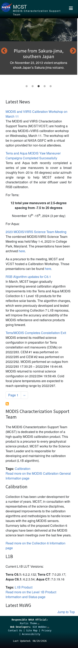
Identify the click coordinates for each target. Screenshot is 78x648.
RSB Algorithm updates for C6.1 (28, 276)
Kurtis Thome (28, 623)
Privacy (46, 630)
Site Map (31, 630)
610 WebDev (40, 627)
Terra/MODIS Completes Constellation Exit (36, 332)
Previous (4, 51)
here (22, 251)
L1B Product (23, 587)
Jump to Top (66, 612)
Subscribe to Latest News (7, 403)
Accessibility (31, 634)
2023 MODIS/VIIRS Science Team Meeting (36, 231)
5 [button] (51, 86)
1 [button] (27, 86)
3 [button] (39, 86)
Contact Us (15, 630)
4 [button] (45, 86)
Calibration (22, 468)
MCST (20, 6)
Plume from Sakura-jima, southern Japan (38, 53)
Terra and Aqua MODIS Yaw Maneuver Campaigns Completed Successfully (33, 155)
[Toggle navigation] (71, 9)
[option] (38, 46)
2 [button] (33, 86)
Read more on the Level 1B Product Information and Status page (31, 594)
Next (73, 51)
